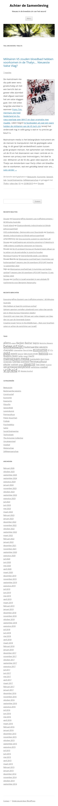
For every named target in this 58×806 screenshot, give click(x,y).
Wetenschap (8, 448)
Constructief (8, 394)
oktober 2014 (8, 780)
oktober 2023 (8, 491)
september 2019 (10, 582)
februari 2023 (8, 515)
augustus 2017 (9, 666)
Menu (29, 18)
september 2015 (10, 743)
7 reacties (7, 72)
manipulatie (35, 359)
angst (13, 343)
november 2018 (9, 616)
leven (15, 355)
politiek (14, 364)
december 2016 (9, 693)
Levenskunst (8, 411)
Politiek (6, 421)
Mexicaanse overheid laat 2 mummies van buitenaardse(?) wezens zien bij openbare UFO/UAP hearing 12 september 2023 (28, 262)
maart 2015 (8, 764)
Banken (20, 342)
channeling (18, 350)
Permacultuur (38, 361)
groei (35, 353)
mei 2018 (7, 636)
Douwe (41, 183)
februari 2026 (8, 468)
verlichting (35, 367)
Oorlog (16, 361)
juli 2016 (6, 710)
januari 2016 (8, 730)
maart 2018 (8, 643)
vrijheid (10, 370)
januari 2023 (8, 518)
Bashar (28, 342)
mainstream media (16, 359)
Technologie (8, 434)
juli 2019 (6, 589)
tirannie (49, 365)
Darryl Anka (27, 350)
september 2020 (10, 552)
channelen (8, 350)
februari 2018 (8, 646)
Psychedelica (8, 424)
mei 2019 (7, 596)
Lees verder (10, 170)
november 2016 (9, 696)
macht (31, 356)
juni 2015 (7, 754)
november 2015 (9, 737)
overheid (24, 361)
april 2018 (7, 639)
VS (19, 183)
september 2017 (10, 663)
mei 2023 (7, 508)
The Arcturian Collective (13, 438)
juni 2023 (7, 505)
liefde (20, 356)
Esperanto (7, 401)
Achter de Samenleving (29, 5)
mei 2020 (7, 565)
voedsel (44, 367)
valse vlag (14, 183)
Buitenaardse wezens (12, 391)
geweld (14, 353)
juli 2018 (6, 629)
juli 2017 (6, 670)
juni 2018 (7, 633)
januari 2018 (8, 649)
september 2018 (10, 622)
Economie (41, 176)
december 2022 (9, 522)
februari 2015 (8, 767)
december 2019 (9, 575)
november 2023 (9, 488)
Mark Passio (44, 359)
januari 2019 (8, 609)
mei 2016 (7, 717)
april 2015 (7, 760)
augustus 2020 (9, 555)
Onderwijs (7, 361)
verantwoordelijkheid (16, 367)
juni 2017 (7, 673)
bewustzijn (13, 346)
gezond (20, 354)
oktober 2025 (8, 471)
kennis (43, 353)
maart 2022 (8, 535)
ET (49, 350)
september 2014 (10, 784)
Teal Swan (40, 364)
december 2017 (9, 653)
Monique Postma (10, 255)
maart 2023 (8, 512)
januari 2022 (8, 542)
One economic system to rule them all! (34, 239)
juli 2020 (6, 559)
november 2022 (9, 525)
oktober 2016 (8, 700)
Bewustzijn (31, 176)
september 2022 (10, 532)
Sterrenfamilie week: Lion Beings (34, 255)
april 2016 (7, 720)
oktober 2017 (8, 659)
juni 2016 (7, 713)
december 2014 (9, 774)
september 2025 (10, 475)
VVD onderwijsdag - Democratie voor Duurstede (23, 232)
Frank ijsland (8, 225)
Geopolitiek (8, 407)
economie (40, 349)
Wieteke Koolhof (27, 371)
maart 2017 (8, 683)
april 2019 (7, 599)
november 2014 (9, 777)
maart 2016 (8, 723)
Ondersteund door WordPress (23, 801)
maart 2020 (8, 572)
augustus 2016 (9, 706)
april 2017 (7, 680)
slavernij (29, 364)
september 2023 (10, 495)
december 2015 (9, 733)
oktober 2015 (8, 740)
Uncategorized (9, 441)
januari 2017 (8, 690)
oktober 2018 (8, 619)
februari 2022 (8, 538)
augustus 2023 (9, 498)
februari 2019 (8, 606)
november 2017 (9, 656)
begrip (36, 342)
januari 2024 (8, 485)
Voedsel (6, 444)
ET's (51, 350)
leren (51, 354)
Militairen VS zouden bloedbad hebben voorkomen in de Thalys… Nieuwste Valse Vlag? (28, 62)
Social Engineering (14, 180)
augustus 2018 (9, 626)
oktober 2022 (8, 528)
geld (6, 353)
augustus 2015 (9, 747)
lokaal (25, 356)
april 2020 (7, 569)
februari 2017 (8, 686)
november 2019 (9, 579)
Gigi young (28, 353)
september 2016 (10, 703)
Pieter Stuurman (10, 418)
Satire (5, 428)
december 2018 (9, 612)
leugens (7, 355)
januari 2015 (8, 770)
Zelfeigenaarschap (30, 180)
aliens (7, 343)
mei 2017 (7, 676)
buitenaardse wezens (36, 346)
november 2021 (9, 549)
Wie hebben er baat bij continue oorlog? (20, 306)
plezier (7, 364)
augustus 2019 (9, 586)
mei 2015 (7, 757)
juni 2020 (7, 562)
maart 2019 (8, 602)
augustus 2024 (9, 481)
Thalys (6, 183)
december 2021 (9, 545)
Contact (6, 801)
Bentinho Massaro (46, 343)
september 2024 (10, 478)
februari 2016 (8, 727)
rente (21, 364)
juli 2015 (6, 750)
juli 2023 (6, 502)
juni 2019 (7, 592)
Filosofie (6, 404)
